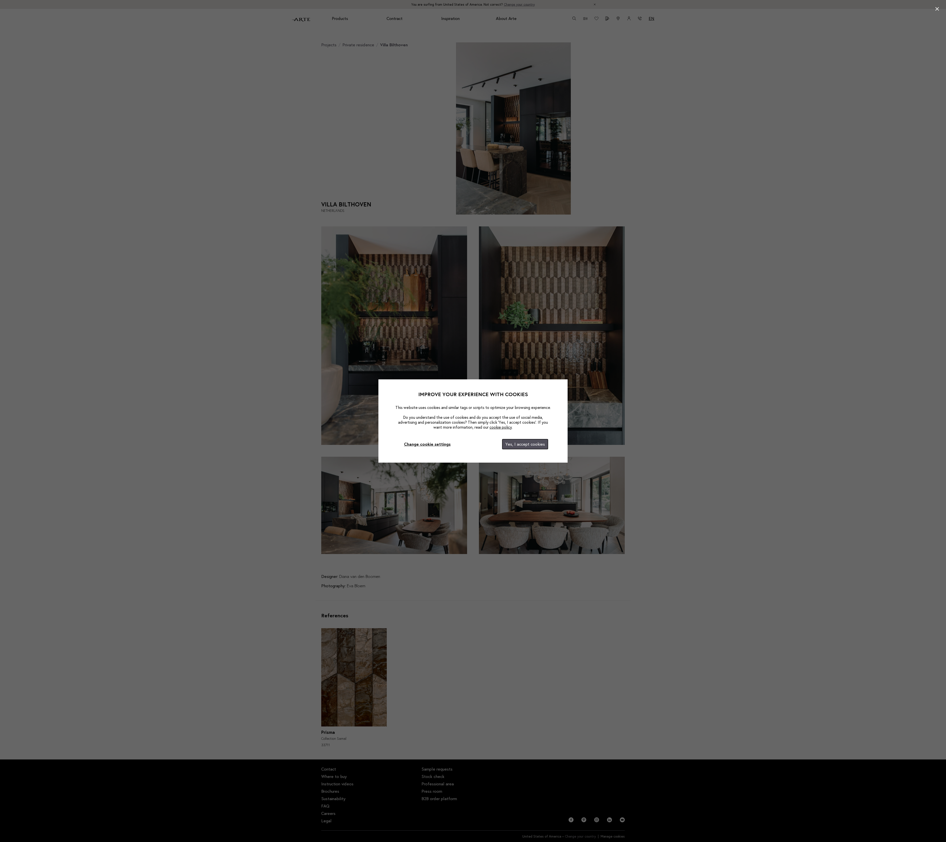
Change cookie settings (427, 444)
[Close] (937, 9)
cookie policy (501, 427)
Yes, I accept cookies (525, 444)
